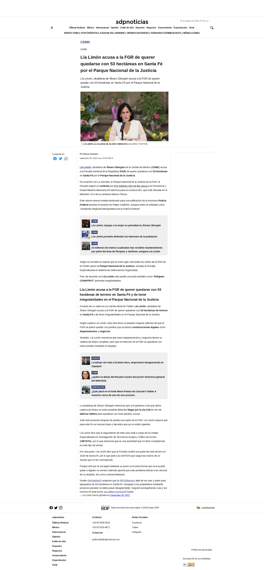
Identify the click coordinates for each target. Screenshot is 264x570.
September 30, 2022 (120, 495)
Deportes (140, 27)
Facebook (136, 523)
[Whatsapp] (66, 158)
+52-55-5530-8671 (101, 527)
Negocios (151, 27)
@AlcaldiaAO (94, 480)
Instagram (136, 532)
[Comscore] (206, 507)
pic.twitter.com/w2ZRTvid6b (119, 491)
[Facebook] (55, 158)
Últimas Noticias (77, 27)
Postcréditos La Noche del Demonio (103, 33)
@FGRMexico (127, 480)
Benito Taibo (71, 33)
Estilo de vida (127, 27)
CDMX (83, 49)
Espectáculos (180, 27)
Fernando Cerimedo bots (166, 33)
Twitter (135, 527)
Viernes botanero (138, 33)
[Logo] (132, 22)
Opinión (115, 27)
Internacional (102, 27)
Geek (191, 27)
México (90, 27)
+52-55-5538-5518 (101, 523)
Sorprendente (165, 27)
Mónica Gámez (191, 33)
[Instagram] (60, 508)
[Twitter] (60, 158)
